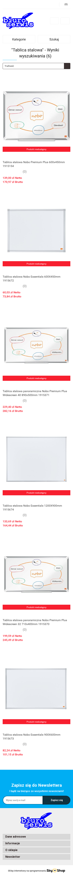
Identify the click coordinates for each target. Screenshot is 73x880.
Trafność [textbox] (9, 66)
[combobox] (36, 66)
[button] (36, 837)
